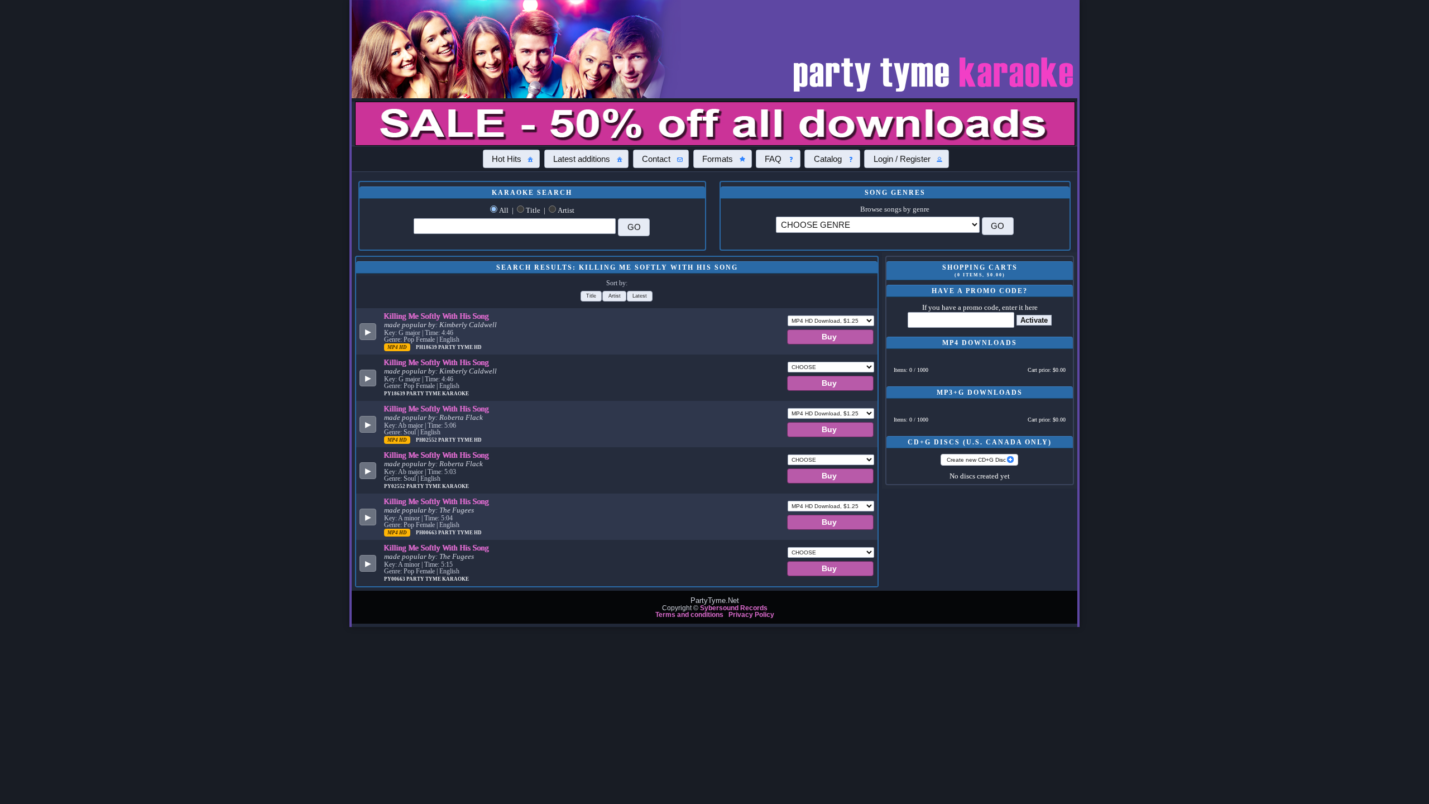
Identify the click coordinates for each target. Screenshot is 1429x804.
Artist (566, 210)
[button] (511, 159)
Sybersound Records (734, 608)
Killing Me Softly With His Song (436, 316)
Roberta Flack (461, 418)
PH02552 (427, 440)
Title (533, 210)
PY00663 (395, 579)
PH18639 (427, 347)
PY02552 (395, 486)
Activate (1034, 320)
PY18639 (395, 393)
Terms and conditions (689, 614)
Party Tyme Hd (460, 347)
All (504, 210)
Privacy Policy (751, 614)
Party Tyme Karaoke (437, 393)
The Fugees (456, 510)
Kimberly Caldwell (468, 325)
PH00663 (427, 532)
